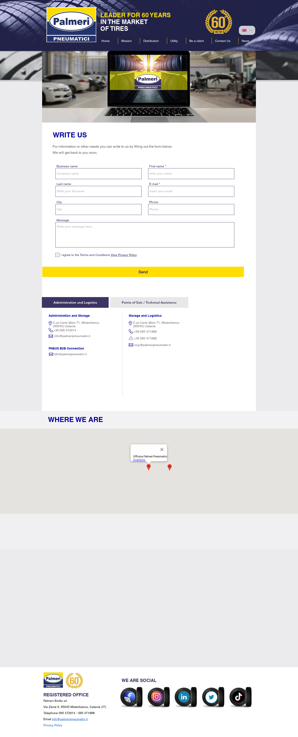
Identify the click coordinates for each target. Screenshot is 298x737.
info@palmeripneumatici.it (72, 336)
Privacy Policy (52, 725)
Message (63, 220)
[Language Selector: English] (247, 30)
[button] (153, 41)
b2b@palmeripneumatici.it (70, 354)
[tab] (75, 302)
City (59, 202)
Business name (67, 166)
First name (156, 166)
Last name (64, 183)
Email (47, 719)
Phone (153, 202)
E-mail (153, 183)
